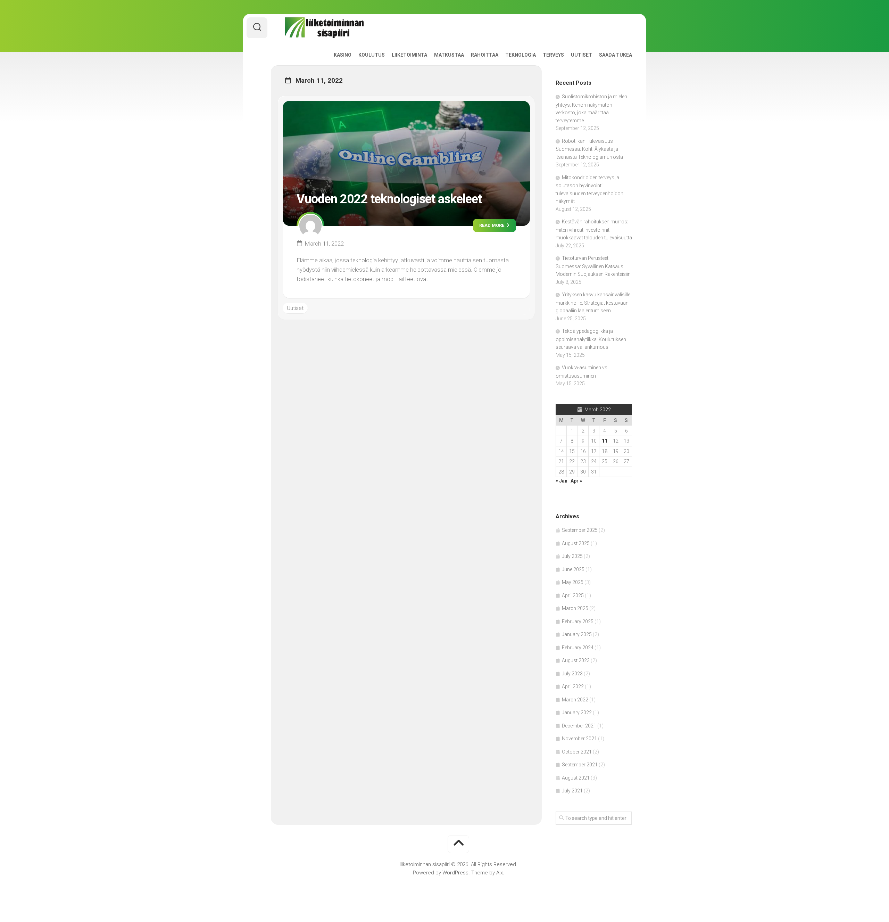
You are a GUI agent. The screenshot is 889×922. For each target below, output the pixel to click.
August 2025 (576, 543)
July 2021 (572, 790)
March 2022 (575, 699)
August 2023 (576, 660)
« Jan (561, 481)
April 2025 (573, 595)
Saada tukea (615, 55)
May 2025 (572, 582)
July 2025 (572, 556)
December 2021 (579, 725)
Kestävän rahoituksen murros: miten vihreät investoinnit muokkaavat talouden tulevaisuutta (594, 229)
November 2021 (579, 738)
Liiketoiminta (409, 55)
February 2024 (577, 647)
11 (604, 441)
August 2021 (576, 778)
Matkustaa (449, 55)
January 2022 (577, 712)
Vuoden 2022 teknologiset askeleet (389, 199)
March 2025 (575, 608)
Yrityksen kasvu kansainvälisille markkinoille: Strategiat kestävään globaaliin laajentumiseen (593, 302)
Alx (499, 873)
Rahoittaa (484, 55)
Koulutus (371, 55)
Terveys (553, 55)
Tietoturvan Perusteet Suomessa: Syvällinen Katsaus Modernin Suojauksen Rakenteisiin (593, 266)
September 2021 (580, 764)
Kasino (342, 55)
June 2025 (573, 569)
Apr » (576, 481)
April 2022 (573, 686)
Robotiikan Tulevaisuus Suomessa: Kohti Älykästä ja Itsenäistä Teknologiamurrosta (589, 149)
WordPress (455, 873)
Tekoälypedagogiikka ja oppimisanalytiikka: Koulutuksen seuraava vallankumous (591, 339)
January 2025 (577, 634)
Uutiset (581, 55)
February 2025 (577, 621)
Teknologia (520, 55)
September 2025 (580, 530)
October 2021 (577, 752)
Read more (492, 225)
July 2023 (572, 673)
